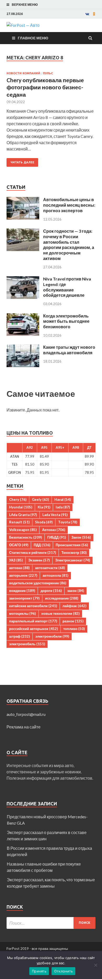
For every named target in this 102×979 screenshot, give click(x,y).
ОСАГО (18, 545)
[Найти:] (51, 923)
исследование (61, 598)
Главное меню (33, 38)
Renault (19, 522)
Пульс (48, 73)
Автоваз (53, 530)
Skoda (44, 522)
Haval (62, 499)
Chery (17, 499)
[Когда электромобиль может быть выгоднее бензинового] (23, 316)
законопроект (24, 598)
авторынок (23, 575)
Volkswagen (23, 530)
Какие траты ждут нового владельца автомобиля (69, 350)
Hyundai (20, 507)
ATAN (14, 456)
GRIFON (14, 472)
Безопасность (25, 537)
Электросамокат (72, 560)
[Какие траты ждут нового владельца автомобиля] (23, 347)
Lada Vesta (54, 515)
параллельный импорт (33, 621)
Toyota (67, 522)
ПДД (42, 545)
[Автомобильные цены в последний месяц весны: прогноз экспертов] (23, 199)
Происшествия (72, 545)
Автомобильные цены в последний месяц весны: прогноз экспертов (69, 205)
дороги (51, 591)
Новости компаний (23, 73)
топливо (74, 629)
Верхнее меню (25, 5)
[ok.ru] (94, 14)
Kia (44, 507)
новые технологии (60, 613)
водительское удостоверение (37, 583)
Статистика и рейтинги (32, 552)
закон (75, 591)
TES (15, 464)
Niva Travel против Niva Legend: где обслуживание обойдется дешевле (67, 287)
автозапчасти (50, 568)
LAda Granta (23, 515)
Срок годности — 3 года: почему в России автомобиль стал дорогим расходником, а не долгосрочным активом (68, 244)
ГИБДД (56, 537)
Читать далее (22, 162)
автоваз (19, 568)
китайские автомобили (33, 606)
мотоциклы (22, 613)
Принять (39, 971)
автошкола (55, 575)
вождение (22, 591)
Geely (40, 499)
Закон (81, 537)
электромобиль (27, 644)
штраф (19, 636)
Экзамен (39, 560)
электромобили (52, 636)
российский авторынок (33, 629)
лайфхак (74, 606)
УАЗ (16, 560)
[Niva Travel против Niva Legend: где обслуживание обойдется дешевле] (23, 279)
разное (73, 621)
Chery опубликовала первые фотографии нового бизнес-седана (45, 87)
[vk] (87, 14)
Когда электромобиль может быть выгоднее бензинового (66, 321)
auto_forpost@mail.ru (26, 714)
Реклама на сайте (24, 726)
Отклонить (63, 971)
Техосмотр (74, 552)
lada (63, 507)
